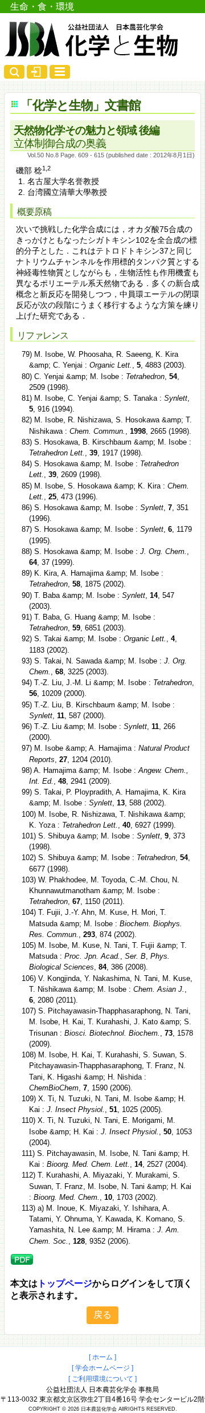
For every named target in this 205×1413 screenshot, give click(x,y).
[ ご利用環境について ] (102, 1379)
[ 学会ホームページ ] (102, 1368)
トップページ (65, 1283)
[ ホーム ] (102, 1357)
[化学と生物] (92, 52)
